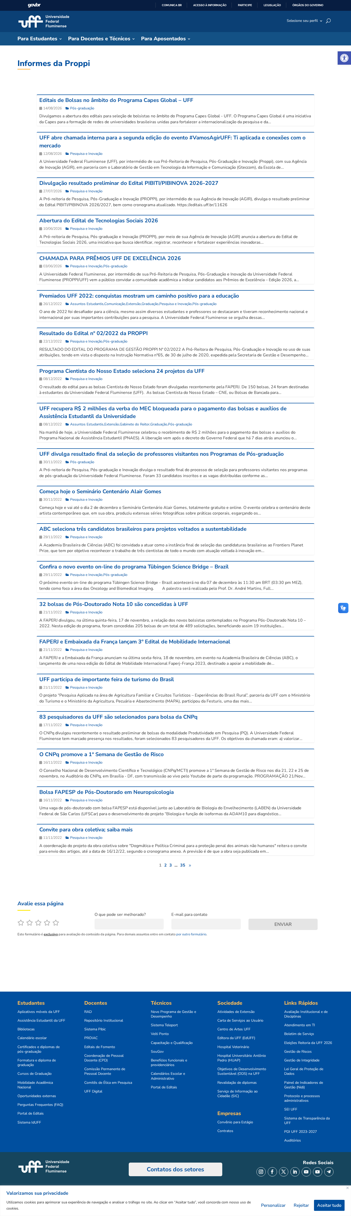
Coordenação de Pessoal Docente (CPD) (104, 1058)
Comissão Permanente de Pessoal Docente (104, 1071)
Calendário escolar (32, 1038)
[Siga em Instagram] (261, 1171)
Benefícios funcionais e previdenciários (169, 1062)
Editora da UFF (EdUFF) (236, 1038)
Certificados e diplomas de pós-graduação (38, 1049)
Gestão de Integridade (301, 1060)
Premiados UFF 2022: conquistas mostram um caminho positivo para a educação (139, 295)
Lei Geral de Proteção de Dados (303, 1071)
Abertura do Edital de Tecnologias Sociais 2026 (98, 220)
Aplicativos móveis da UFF (38, 1012)
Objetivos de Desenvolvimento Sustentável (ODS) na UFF (241, 1071)
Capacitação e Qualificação (172, 1043)
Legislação (272, 5)
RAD (88, 1012)
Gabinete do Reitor (135, 424)
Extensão (133, 303)
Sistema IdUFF (29, 1122)
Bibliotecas (26, 1029)
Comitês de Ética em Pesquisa (108, 1082)
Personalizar (273, 1205)
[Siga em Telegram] (329, 1171)
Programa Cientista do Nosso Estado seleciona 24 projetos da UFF (122, 371)
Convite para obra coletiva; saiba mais (86, 829)
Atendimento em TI (299, 1025)
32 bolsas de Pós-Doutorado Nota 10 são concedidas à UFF (113, 604)
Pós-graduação (82, 108)
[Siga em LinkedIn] (295, 1171)
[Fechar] (347, 1188)
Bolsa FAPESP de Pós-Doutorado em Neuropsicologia (106, 792)
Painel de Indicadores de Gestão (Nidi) (303, 1085)
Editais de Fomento (99, 1047)
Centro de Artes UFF (234, 1029)
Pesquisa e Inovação (86, 153)
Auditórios (292, 1140)
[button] (344, 58)
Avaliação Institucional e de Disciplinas (306, 1014)
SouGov (157, 1051)
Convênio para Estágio (235, 1122)
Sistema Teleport (164, 1025)
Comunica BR (172, 5)
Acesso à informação (209, 5)
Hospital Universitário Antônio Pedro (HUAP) (241, 1058)
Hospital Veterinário (233, 1047)
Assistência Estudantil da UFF (41, 1020)
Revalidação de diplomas (237, 1082)
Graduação (150, 303)
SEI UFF (290, 1109)
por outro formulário (191, 934)
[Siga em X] (283, 1171)
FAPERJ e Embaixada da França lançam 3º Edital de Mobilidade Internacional (134, 641)
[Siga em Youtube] (306, 1171)
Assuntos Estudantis (87, 303)
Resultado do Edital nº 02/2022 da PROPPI (93, 333)
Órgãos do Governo (307, 5)
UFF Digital (93, 1091)
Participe (245, 5)
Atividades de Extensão (236, 1012)
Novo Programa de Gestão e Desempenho (173, 1014)
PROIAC (91, 1038)
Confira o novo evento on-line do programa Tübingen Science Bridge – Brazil (134, 566)
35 (182, 865)
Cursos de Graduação (34, 1073)
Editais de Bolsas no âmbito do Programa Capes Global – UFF (116, 100)
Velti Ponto (160, 1034)
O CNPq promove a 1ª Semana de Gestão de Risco (101, 754)
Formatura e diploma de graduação (36, 1062)
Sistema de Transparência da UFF (307, 1120)
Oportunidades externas (36, 1096)
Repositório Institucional (103, 1020)
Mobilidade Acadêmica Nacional (35, 1085)
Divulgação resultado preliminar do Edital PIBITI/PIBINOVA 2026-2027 (128, 183)
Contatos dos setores (175, 1169)
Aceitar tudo (329, 1205)
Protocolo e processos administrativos (302, 1098)
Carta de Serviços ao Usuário (240, 1020)
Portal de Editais (30, 1113)
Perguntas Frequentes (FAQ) (40, 1105)
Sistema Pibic (95, 1029)
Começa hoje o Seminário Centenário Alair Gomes (100, 491)
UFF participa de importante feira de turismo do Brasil (106, 679)
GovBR (34, 5)
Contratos (225, 1131)
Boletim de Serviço (299, 1034)
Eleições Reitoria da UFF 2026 (308, 1043)
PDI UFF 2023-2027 (300, 1131)
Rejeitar (301, 1205)
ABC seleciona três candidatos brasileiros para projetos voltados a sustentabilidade (142, 529)
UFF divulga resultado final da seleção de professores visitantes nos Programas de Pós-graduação (161, 454)
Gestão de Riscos (298, 1051)
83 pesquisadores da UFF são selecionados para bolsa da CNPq (118, 716)
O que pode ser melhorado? (120, 914)
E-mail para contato (189, 914)
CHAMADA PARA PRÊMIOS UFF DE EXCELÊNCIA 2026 (110, 258)
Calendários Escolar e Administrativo (168, 1076)
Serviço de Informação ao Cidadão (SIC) (237, 1093)
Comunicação (114, 303)
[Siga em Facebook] (272, 1171)
